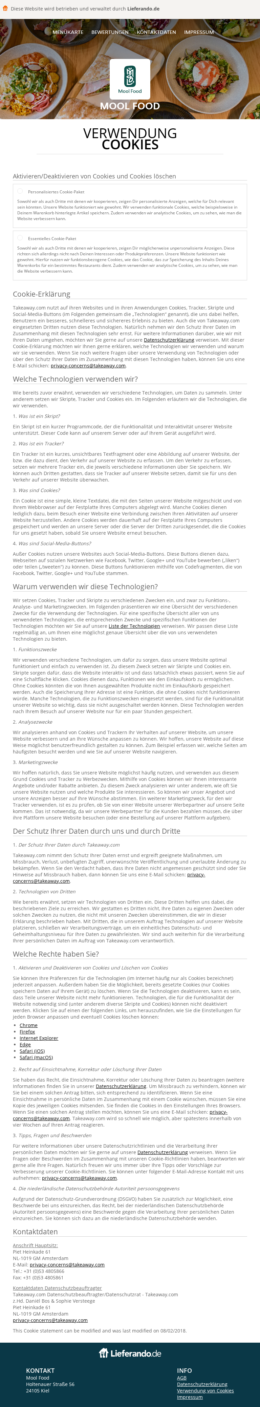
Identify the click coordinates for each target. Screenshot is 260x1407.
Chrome (29, 1025)
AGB (182, 1377)
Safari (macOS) (36, 1057)
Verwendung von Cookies (205, 1390)
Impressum (199, 32)
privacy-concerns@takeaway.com (88, 365)
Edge (25, 1044)
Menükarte (67, 32)
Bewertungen (110, 32)
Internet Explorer (39, 1038)
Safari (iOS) (32, 1051)
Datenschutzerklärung (169, 340)
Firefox (27, 1031)
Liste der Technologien (134, 626)
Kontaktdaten (156, 32)
